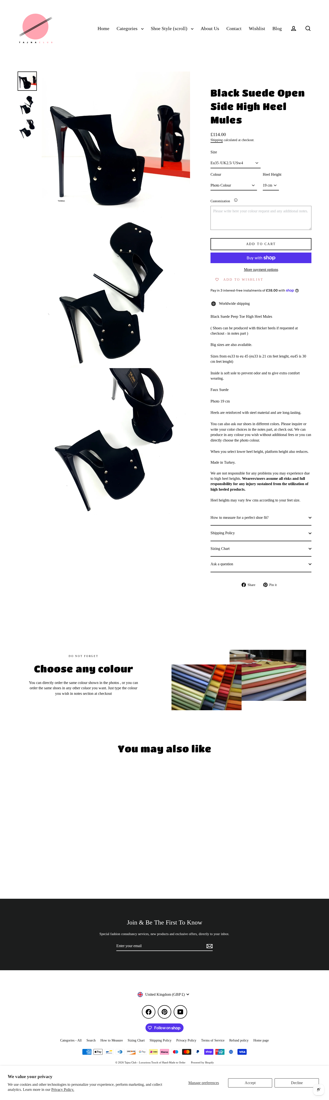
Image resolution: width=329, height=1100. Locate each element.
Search (91, 1040)
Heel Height (272, 174)
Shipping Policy (223, 533)
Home (103, 28)
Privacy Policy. (62, 1089)
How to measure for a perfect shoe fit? (240, 517)
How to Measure (111, 1040)
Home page (261, 1040)
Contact (234, 28)
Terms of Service (212, 1040)
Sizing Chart (220, 549)
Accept (250, 1083)
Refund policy (239, 1040)
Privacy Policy (186, 1040)
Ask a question (222, 564)
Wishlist (257, 28)
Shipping (217, 140)
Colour (216, 174)
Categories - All (71, 1040)
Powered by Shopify (202, 1062)
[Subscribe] (209, 946)
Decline (297, 1083)
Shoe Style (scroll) (170, 28)
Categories (128, 28)
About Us (210, 28)
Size (214, 152)
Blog (277, 28)
